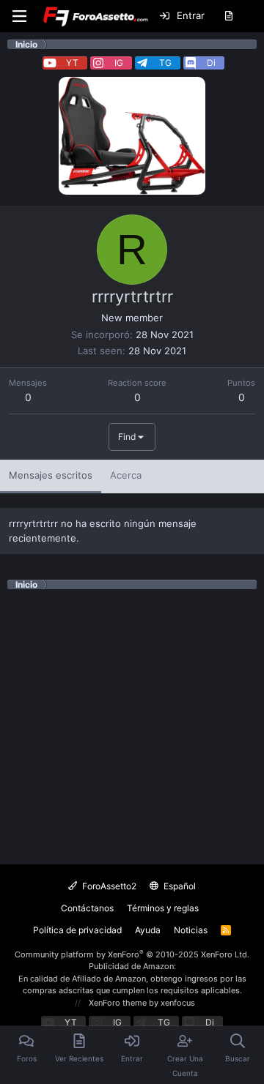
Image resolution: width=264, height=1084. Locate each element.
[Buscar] (252, 16)
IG (118, 62)
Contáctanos (87, 907)
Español (178, 886)
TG (165, 62)
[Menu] (19, 16)
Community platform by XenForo (132, 954)
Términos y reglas (163, 907)
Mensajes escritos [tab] (50, 475)
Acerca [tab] (126, 475)
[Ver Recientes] (228, 16)
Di (211, 62)
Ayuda (148, 929)
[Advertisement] (132, 721)
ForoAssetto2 (108, 886)
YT (72, 62)
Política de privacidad (77, 929)
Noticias (191, 929)
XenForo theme (118, 1003)
